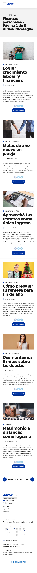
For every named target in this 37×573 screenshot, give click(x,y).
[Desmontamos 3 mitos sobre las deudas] (18, 342)
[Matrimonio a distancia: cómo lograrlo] (18, 411)
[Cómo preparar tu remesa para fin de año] (18, 270)
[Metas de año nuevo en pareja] (18, 129)
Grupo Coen (6, 506)
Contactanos (6, 511)
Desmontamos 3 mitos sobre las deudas (17, 361)
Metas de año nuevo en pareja (16, 149)
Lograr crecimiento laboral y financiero (15, 74)
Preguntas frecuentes (8, 508)
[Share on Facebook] (15, 106)
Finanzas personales (12, 64)
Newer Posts (13, 479)
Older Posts (24, 479)
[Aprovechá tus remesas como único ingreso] (18, 199)
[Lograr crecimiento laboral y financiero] (18, 51)
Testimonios (9, 424)
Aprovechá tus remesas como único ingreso (17, 218)
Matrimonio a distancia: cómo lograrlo (17, 432)
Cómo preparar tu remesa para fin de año (18, 290)
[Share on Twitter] (18, 106)
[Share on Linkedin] (21, 106)
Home (10, 15)
